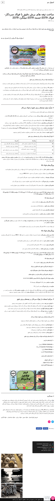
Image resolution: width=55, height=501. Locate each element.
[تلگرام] (52, 421)
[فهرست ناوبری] (2, 2)
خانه (53, 9)
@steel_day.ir (44, 450)
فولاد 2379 (45, 428)
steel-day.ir (45, 448)
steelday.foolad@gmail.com (43, 447)
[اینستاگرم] (49, 421)
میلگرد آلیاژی (39, 428)
